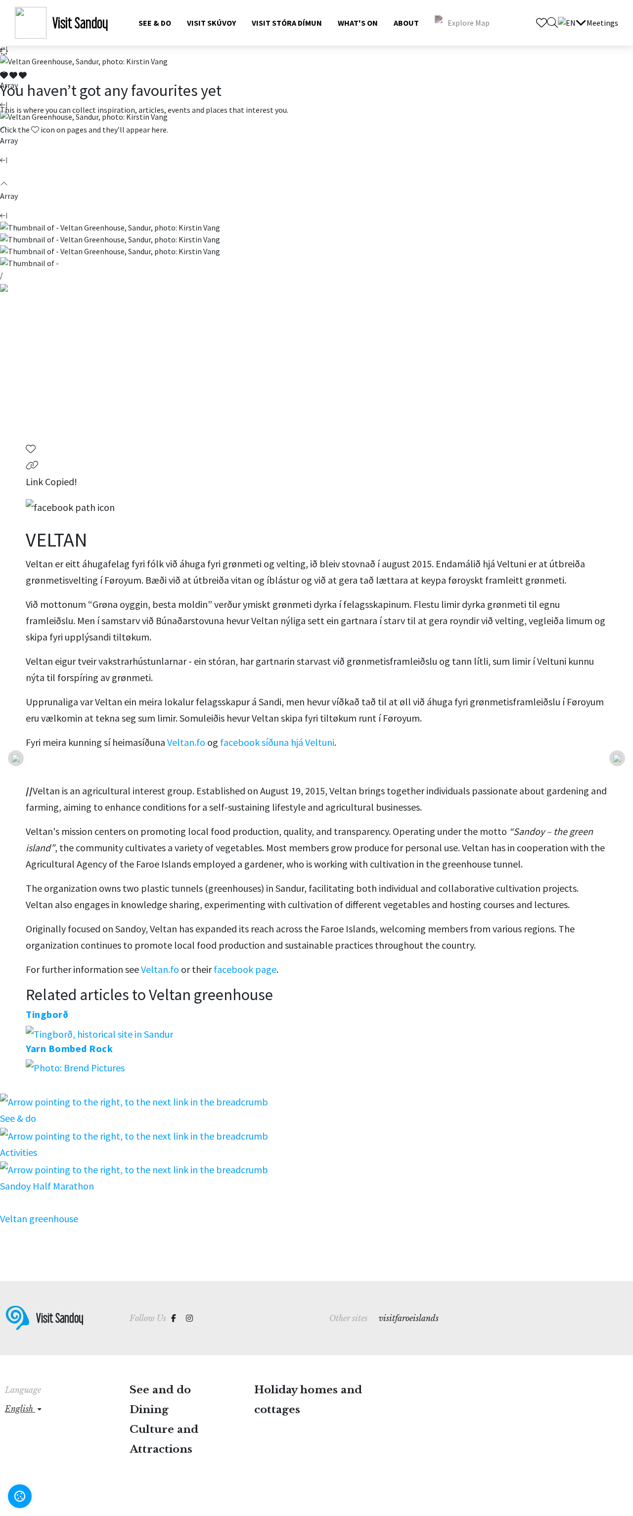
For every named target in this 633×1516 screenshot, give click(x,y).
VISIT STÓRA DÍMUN (287, 23)
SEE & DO (154, 23)
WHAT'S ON (358, 23)
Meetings (602, 23)
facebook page (245, 969)
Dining (149, 1409)
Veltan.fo (186, 742)
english (20, 1409)
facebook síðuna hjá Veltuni (277, 742)
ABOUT (406, 23)
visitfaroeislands (409, 1318)
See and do (160, 1389)
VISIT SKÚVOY (211, 23)
